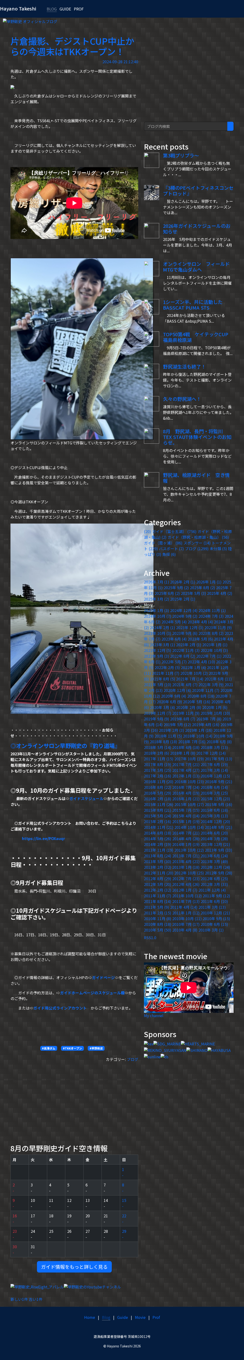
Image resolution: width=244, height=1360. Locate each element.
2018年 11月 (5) (168, 736)
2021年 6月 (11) (218, 679)
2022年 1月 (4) (193, 667)
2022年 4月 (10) (201, 662)
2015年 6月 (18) (214, 810)
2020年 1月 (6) (215, 707)
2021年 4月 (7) (185, 684)
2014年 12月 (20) (215, 821)
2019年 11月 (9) (186, 713)
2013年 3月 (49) (214, 861)
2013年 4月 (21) (186, 861)
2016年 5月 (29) (157, 793)
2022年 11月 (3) (186, 650)
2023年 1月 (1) (215, 644)
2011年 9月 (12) (216, 896)
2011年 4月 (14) (184, 907)
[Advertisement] (74, 1099)
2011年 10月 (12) (187, 896)
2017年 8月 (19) (157, 764)
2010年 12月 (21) (215, 913)
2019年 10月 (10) (215, 713)
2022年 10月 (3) (214, 650)
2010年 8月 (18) (157, 924)
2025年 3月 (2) (156, 599)
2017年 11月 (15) (158, 759)
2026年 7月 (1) (156, 582)
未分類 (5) (218, 548)
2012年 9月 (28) (218, 873)
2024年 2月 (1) (162, 627)
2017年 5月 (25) (157, 770)
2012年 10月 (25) (189, 873)
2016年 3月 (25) (214, 793)
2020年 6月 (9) (169, 701)
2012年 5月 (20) (157, 884)
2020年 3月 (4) (162, 707)
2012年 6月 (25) (214, 878)
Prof (156, 1317)
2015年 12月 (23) (215, 798)
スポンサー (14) (197, 543)
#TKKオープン (72, 1048)
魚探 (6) (169, 554)
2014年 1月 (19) (186, 844)
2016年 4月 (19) (186, 793)
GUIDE (65, 9)
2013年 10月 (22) (189, 850)
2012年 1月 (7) (185, 890)
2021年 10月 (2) (194, 673)
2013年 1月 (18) (186, 867)
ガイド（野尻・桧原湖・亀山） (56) (198, 537)
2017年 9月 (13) (218, 759)
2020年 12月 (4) (177, 690)
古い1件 (35, 1299)
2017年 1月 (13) (186, 776)
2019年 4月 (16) (205, 724)
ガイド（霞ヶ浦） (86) (163, 543)
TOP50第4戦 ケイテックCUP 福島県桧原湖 (195, 337)
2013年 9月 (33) (218, 850)
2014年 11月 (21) (158, 827)
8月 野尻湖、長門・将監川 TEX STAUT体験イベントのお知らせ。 (197, 437)
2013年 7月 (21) (186, 856)
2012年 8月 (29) (157, 878)
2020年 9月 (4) (173, 696)
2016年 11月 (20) (158, 781)
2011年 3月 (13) (212, 907)
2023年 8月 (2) (211, 633)
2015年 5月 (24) (157, 816)
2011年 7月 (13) (186, 901)
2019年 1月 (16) (199, 730)
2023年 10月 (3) (157, 633)
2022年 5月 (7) (174, 662)
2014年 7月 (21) (186, 833)
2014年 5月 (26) (157, 838)
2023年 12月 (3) (189, 627)
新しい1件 (19, 1299)
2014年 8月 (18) (157, 833)
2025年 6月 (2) (167, 593)
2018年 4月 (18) (186, 747)
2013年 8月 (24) (157, 856)
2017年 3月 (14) (214, 770)
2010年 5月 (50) (157, 930)
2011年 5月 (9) (156, 907)
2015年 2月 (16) (157, 821)
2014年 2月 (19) (157, 844)
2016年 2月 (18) (157, 798)
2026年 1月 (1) (209, 582)
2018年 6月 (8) (219, 741)
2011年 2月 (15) (157, 913)
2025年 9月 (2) (176, 587)
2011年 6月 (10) (214, 901)
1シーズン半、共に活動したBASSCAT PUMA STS (193, 304)
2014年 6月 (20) (214, 833)
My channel (153, 1015)
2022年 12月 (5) (157, 650)
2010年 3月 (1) (211, 930)
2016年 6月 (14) (214, 787)
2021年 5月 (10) (157, 684)
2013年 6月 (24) (214, 856)
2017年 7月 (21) (186, 764)
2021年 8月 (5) (162, 679)
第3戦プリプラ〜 (181, 155)
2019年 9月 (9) (156, 719)
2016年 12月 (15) (215, 776)
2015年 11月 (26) (158, 804)
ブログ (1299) (197, 548)
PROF (79, 9)
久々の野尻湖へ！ (182, 398)
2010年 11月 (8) (157, 918)
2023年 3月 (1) (162, 644)
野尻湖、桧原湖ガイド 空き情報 (196, 477)
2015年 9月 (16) (218, 804)
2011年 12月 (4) (212, 890)
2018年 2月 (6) (156, 753)
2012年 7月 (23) (186, 878)
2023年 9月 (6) (185, 633)
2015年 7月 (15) (186, 810)
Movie (140, 1317)
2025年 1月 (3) (156, 610)
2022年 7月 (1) (209, 656)
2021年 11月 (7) (165, 673)
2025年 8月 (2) (202, 587)
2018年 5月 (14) (157, 747)
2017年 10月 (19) (189, 759)
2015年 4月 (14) (186, 816)
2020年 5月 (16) (196, 701)
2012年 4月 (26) (186, 884)
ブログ (132, 1059)
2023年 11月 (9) (218, 627)
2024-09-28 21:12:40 (120, 61)
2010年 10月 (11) (187, 918)
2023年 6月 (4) (174, 639)
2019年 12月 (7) (157, 713)
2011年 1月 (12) (186, 913)
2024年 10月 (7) (157, 616)
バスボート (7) (171, 548)
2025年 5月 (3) (193, 593)
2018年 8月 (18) (163, 741)
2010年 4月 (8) (185, 930)
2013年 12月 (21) (215, 844)
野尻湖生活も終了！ (184, 366)
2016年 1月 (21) (186, 798)
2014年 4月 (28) (186, 838)
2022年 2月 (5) (167, 667)
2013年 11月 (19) (158, 850)
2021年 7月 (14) (189, 679)
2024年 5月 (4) (174, 622)
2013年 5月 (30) (157, 861)
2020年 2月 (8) (188, 707)
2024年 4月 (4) (200, 622)
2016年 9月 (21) (218, 781)
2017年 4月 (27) (186, 770)
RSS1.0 (150, 937)
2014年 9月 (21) (218, 827)
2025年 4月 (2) (219, 593)
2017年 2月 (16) (157, 776)
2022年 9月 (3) (156, 656)
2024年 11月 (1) (212, 610)
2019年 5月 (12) (177, 724)
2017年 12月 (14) (211, 753)
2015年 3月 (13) (214, 816)
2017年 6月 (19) (214, 764)
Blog (106, 1317)
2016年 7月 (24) (186, 787)
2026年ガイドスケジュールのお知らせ (196, 228)
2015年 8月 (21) (157, 810)
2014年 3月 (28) (214, 838)
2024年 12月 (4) (184, 610)
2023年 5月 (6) (200, 639)
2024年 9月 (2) (185, 616)
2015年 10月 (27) (189, 804)
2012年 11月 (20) (158, 873)
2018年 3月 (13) (214, 747)
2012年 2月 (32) (157, 890)
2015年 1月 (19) (186, 821)
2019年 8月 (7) (182, 719)
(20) (147, 531)
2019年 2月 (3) (171, 730)
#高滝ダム (48, 1048)
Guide (122, 1317)
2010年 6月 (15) (214, 924)
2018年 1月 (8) (182, 753)
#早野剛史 (96, 1048)
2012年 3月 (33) (214, 884)
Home (89, 1317)
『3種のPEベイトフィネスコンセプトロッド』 (198, 190)
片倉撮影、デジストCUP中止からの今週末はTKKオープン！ (72, 46)
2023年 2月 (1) (188, 644)
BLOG (52, 9)
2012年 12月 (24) (215, 867)
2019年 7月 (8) (209, 719)
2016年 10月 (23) (189, 781)
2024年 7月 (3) (211, 616)
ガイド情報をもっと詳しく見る (74, 1266)
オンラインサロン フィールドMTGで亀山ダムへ (196, 266)
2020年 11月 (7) (205, 690)
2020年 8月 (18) (201, 696)
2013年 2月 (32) (157, 867)
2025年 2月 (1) (182, 599)
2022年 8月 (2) (182, 656)
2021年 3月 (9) (211, 684)
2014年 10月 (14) (189, 827)
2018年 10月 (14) (198, 736)
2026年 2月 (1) (182, 582)
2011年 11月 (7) (157, 896)
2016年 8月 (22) (157, 787)
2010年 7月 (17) (186, 924)
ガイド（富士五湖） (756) (174, 531)
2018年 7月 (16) (192, 741)
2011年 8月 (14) (157, 901)
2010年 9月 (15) (216, 918)
